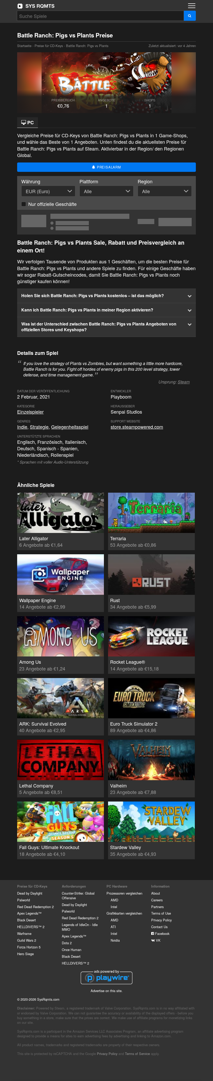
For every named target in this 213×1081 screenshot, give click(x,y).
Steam (184, 382)
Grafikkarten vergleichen (124, 913)
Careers (157, 899)
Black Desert (26, 919)
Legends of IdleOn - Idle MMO (80, 927)
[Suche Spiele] (190, 16)
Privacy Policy (161, 919)
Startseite (36, 6)
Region (145, 181)
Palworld (23, 899)
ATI (113, 926)
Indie (22, 426)
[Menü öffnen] (192, 6)
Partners (157, 906)
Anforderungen (74, 886)
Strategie (39, 426)
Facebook (161, 933)
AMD (114, 899)
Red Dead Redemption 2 (35, 906)
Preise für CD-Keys (49, 45)
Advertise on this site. (107, 990)
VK (158, 940)
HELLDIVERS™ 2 (30, 926)
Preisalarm (108, 167)
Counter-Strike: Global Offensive (78, 895)
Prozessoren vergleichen (124, 893)
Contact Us (159, 926)
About (155, 893)
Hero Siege (25, 953)
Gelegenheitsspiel (69, 426)
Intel (114, 906)
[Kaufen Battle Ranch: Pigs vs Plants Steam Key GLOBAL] (106, 222)
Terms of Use (161, 913)
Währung (30, 181)
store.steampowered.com (137, 426)
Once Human (71, 949)
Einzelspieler (30, 411)
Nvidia (115, 940)
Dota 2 (67, 942)
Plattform (88, 181)
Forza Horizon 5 (29, 947)
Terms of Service (137, 1053)
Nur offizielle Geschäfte (52, 203)
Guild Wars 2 (26, 940)
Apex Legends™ (29, 913)
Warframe (24, 933)
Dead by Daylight (29, 893)
